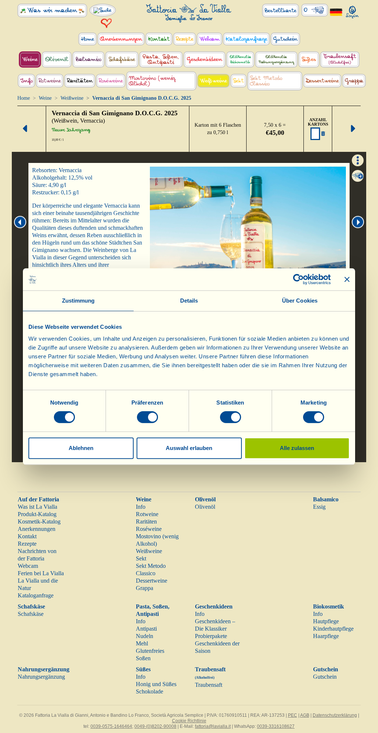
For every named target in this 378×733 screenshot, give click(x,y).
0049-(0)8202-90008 (155, 726)
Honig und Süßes (156, 684)
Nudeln (144, 636)
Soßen (143, 658)
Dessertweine (151, 580)
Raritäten (146, 521)
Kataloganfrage (36, 595)
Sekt (141, 558)
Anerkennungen (36, 529)
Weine (45, 98)
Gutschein (325, 669)
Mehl (142, 643)
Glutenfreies (150, 651)
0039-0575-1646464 (111, 726)
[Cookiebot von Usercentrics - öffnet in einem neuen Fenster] (298, 279)
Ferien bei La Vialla (41, 573)
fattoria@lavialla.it (213, 726)
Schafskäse (31, 606)
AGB (304, 715)
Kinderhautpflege (333, 628)
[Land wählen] (336, 11)
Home (23, 98)
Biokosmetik (328, 606)
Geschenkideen (214, 606)
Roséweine (149, 529)
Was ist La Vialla (37, 507)
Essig (319, 507)
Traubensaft (208, 685)
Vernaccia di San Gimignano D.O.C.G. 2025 (115, 113)
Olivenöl (205, 499)
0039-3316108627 (276, 726)
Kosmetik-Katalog (39, 521)
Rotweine (147, 514)
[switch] (147, 417)
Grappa (144, 588)
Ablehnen (81, 448)
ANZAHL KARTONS (318, 121)
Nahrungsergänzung (43, 669)
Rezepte (27, 544)
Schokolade (149, 691)
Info (140, 507)
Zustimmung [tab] (78, 300)
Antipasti (146, 628)
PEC (292, 715)
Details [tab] (189, 300)
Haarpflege (326, 636)
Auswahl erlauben (189, 448)
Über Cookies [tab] (299, 300)
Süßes (143, 669)
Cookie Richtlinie (189, 720)
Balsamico (326, 499)
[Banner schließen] (347, 279)
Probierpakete (211, 636)
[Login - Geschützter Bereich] (352, 10)
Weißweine (72, 98)
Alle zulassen (297, 448)
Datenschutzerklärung (335, 715)
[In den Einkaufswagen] (358, 176)
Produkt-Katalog (37, 514)
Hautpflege (326, 621)
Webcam (28, 566)
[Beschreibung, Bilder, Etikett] (358, 160)
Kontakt (27, 536)
